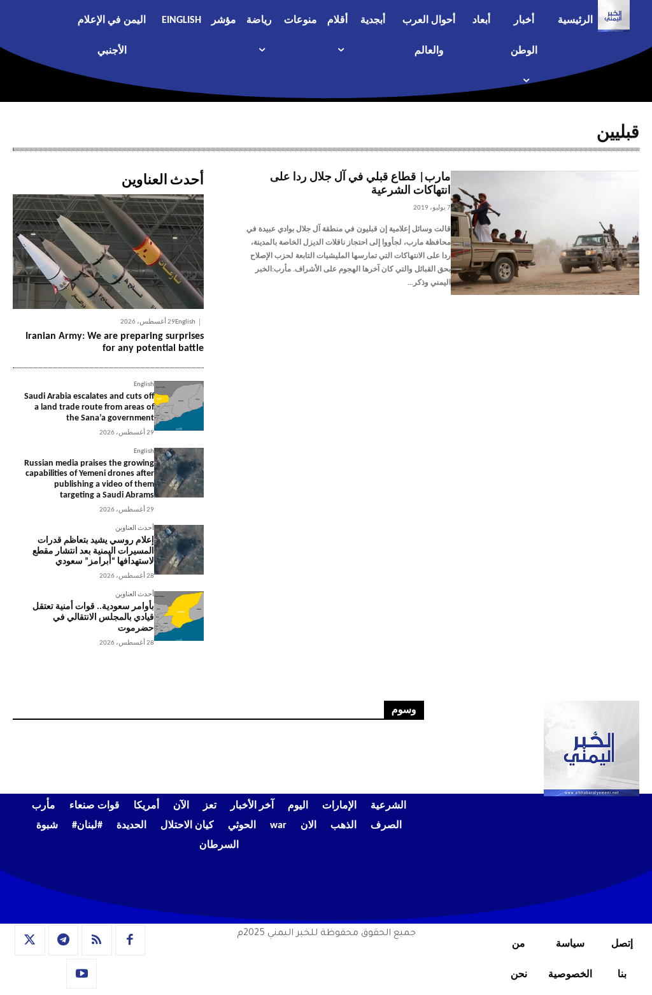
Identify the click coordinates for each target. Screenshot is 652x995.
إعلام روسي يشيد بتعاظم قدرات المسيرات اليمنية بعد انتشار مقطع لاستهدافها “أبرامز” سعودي (93, 551)
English (185, 322)
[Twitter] (30, 940)
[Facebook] (130, 940)
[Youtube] (81, 974)
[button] (40, 16)
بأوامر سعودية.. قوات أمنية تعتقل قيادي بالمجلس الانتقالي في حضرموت (93, 617)
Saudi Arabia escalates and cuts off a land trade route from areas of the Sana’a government (89, 407)
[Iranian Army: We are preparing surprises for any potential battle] (108, 251)
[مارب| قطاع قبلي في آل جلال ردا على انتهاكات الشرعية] (545, 233)
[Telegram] (63, 940)
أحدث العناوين (134, 528)
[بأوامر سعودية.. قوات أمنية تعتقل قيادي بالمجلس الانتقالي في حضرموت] (179, 616)
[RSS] (97, 940)
